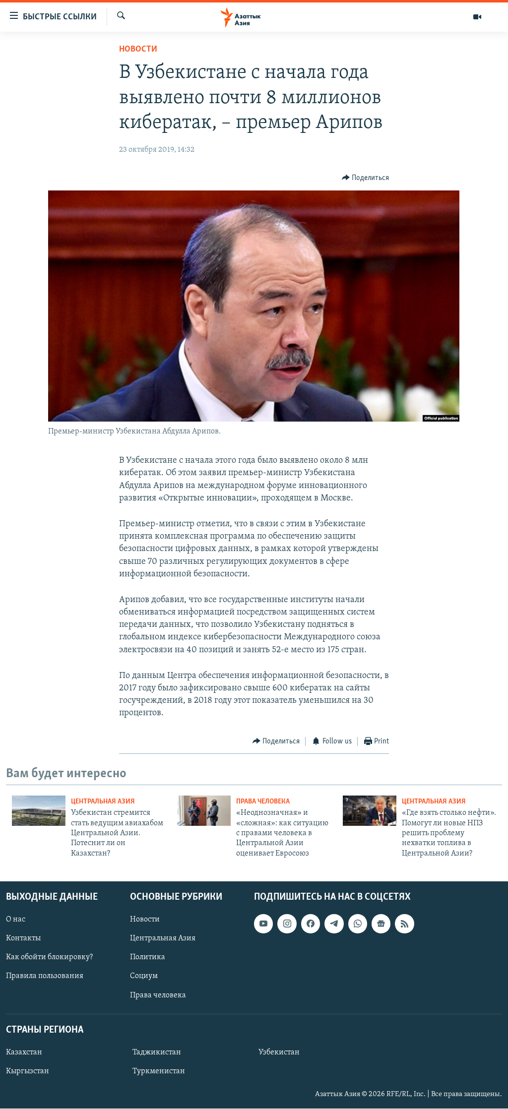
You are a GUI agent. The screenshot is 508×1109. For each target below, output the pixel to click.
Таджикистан (156, 1052)
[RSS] (404, 923)
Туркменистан (158, 1071)
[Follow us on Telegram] (333, 923)
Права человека (263, 801)
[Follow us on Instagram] (286, 923)
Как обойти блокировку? (49, 958)
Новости (138, 49)
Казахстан (24, 1052)
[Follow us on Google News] (381, 923)
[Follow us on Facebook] (310, 923)
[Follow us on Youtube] (263, 923)
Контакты (23, 939)
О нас (15, 920)
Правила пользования (44, 977)
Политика (147, 958)
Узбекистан (279, 1052)
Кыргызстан (27, 1071)
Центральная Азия (103, 801)
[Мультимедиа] (477, 17)
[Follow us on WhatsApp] (357, 923)
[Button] (365, 178)
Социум (144, 977)
